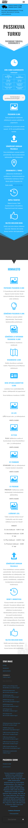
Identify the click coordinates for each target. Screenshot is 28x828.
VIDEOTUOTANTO (7, 671)
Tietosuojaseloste (14, 813)
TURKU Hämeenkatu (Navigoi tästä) (10, 741)
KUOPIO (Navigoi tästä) (8, 704)
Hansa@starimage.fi (13, 739)
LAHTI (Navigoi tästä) (7, 709)
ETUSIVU (5, 665)
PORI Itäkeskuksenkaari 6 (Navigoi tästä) (11, 723)
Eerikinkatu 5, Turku (14, 170)
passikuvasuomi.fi (6, 766)
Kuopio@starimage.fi (13, 706)
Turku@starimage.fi (13, 734)
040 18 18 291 (18, 185)
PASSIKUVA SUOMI (7, 764)
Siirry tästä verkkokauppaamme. (10, 10)
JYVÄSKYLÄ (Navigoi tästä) (8, 699)
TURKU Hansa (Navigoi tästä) (9, 737)
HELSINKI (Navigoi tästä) (8, 695)
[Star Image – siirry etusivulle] (5, 1)
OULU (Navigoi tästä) (7, 713)
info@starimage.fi (6, 677)
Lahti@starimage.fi (13, 710)
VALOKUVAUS (6, 668)
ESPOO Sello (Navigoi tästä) (9, 690)
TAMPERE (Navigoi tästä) (8, 727)
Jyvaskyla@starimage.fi (14, 701)
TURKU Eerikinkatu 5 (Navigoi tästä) (10, 732)
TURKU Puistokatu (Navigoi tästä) (10, 746)
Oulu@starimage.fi (13, 715)
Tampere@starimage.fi (14, 729)
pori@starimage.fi (13, 725)
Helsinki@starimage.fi (14, 697)
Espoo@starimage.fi (13, 692)
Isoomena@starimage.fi (14, 687)
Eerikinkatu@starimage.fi (14, 748)
